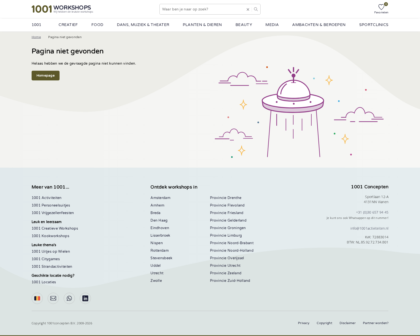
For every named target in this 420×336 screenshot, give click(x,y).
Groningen (237, 228)
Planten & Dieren (202, 25)
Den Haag (158, 220)
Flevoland (236, 205)
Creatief (68, 25)
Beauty (244, 25)
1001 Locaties (44, 282)
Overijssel (236, 258)
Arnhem (157, 205)
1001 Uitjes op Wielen (51, 252)
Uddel (155, 266)
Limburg (235, 235)
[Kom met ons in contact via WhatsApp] (69, 298)
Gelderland (237, 220)
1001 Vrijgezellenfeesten (53, 213)
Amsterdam (160, 198)
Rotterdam (159, 251)
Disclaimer (348, 323)
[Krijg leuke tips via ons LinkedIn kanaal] (85, 298)
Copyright (324, 323)
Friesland (236, 213)
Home (36, 37)
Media (272, 25)
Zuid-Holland (239, 281)
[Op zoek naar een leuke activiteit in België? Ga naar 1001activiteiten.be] (37, 298)
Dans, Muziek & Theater (143, 25)
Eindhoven (159, 228)
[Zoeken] (256, 9)
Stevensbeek (161, 258)
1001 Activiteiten (47, 198)
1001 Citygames (46, 259)
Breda (155, 213)
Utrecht (156, 273)
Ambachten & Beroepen (319, 25)
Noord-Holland (241, 251)
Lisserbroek (160, 235)
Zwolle (156, 281)
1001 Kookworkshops (50, 236)
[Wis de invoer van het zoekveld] (248, 9)
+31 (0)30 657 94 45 (372, 212)
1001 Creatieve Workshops (55, 228)
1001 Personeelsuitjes (51, 205)
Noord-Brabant (241, 243)
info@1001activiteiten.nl (369, 228)
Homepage (45, 76)
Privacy (303, 323)
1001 (37, 25)
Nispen (156, 243)
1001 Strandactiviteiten (52, 267)
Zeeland (234, 273)
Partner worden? (376, 323)
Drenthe (234, 198)
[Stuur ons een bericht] (53, 298)
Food (97, 25)
